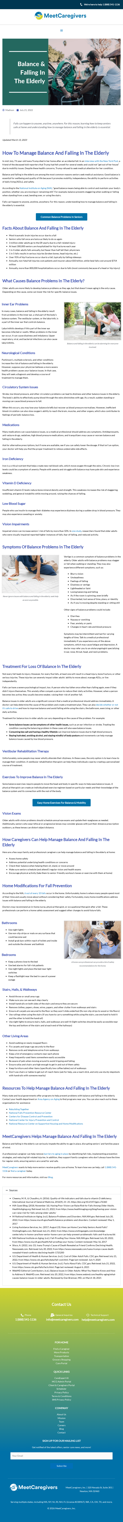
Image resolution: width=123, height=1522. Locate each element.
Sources (13, 1190)
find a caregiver (18, 1171)
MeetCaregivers (10, 1167)
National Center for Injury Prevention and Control (34, 1120)
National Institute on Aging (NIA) (36, 188)
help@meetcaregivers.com (98, 1319)
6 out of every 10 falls (35, 893)
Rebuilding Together (19, 1109)
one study (76, 531)
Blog (50, 1177)
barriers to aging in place (56, 1153)
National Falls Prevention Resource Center (30, 1112)
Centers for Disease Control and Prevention (31, 1116)
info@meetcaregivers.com (62, 1319)
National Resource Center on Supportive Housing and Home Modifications (46, 1123)
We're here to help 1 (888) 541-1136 (102, 4)
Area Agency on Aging (49, 1099)
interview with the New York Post (101, 161)
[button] (61, 1190)
